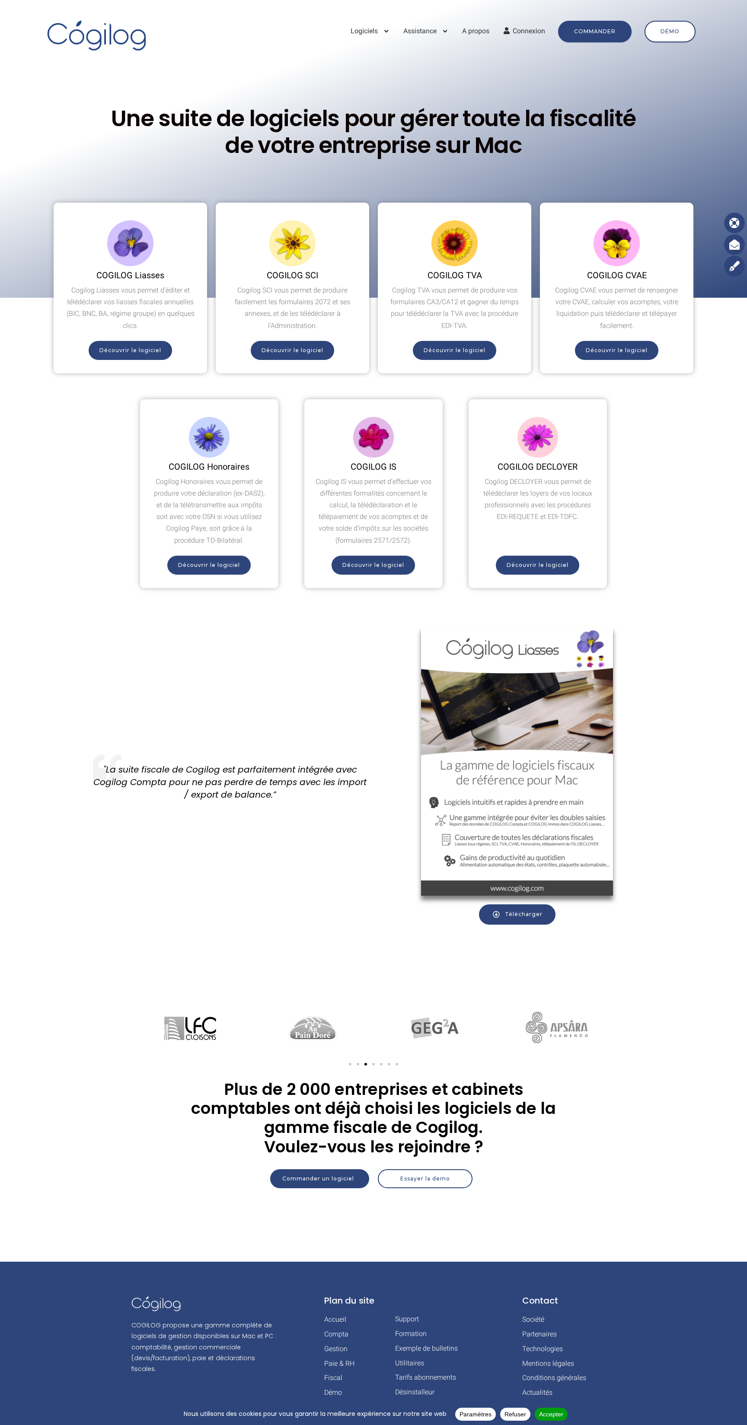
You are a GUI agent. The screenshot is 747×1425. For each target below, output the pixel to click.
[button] (350, 1064)
